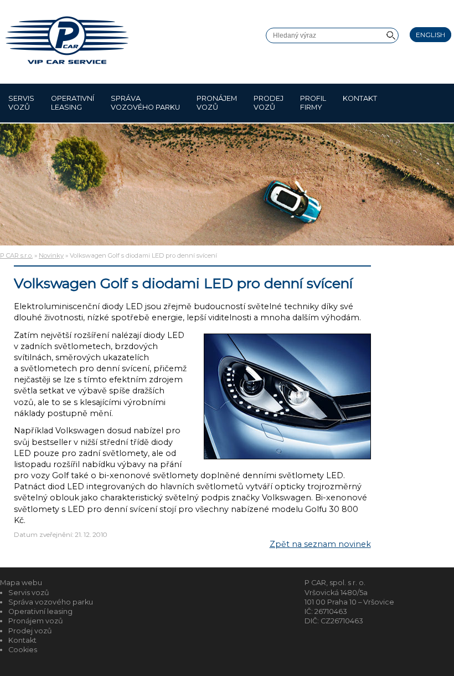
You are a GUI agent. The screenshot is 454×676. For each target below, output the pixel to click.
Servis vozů (21, 102)
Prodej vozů (268, 102)
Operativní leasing (72, 102)
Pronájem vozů (217, 102)
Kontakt (360, 98)
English (430, 34)
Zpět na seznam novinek (320, 544)
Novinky (51, 255)
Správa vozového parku (145, 102)
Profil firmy (313, 102)
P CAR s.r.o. (16, 255)
